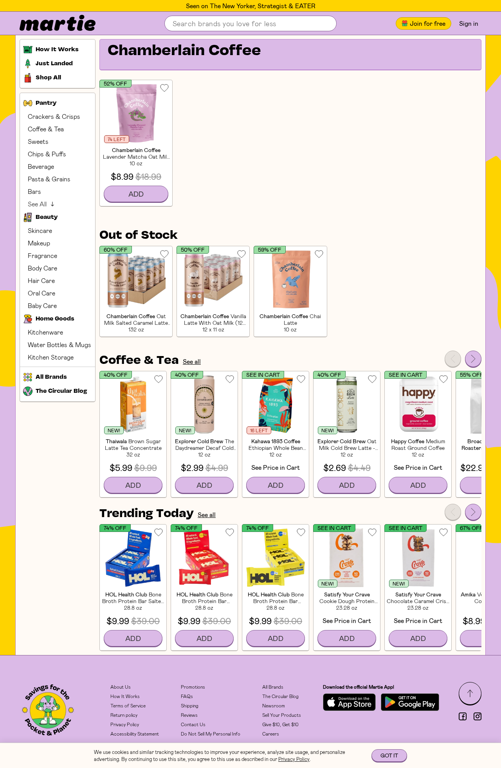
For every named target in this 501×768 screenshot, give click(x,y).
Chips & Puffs (47, 154)
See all (192, 361)
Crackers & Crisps (54, 116)
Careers (270, 733)
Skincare (40, 230)
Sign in (468, 23)
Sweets (38, 141)
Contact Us (193, 724)
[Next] (473, 359)
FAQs (187, 696)
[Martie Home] (51, 23)
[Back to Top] (470, 693)
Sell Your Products (281, 715)
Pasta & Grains (49, 179)
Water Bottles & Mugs (59, 344)
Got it (389, 755)
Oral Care (41, 293)
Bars (34, 191)
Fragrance (42, 255)
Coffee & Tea (46, 128)
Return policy (123, 715)
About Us (120, 686)
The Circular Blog (280, 696)
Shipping (189, 705)
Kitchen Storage (51, 357)
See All (37, 204)
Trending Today (146, 514)
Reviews (189, 715)
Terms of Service (128, 705)
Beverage (41, 166)
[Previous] (453, 359)
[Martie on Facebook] (463, 716)
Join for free (427, 23)
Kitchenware (45, 332)
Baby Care (42, 305)
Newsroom (273, 705)
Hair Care (41, 280)
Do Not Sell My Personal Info (210, 733)
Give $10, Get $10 (280, 724)
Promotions (193, 686)
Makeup (39, 243)
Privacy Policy (124, 724)
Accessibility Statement (134, 733)
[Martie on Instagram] (477, 716)
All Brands (272, 686)
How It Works (125, 696)
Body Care (42, 268)
